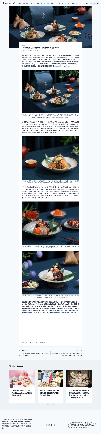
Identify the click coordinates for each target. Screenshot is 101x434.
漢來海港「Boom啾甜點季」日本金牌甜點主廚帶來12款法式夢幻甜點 (50, 393)
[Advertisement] (50, 327)
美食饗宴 (39, 3)
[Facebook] (91, 3)
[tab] (47, 404)
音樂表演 (32, 3)
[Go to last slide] (11, 386)
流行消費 (67, 3)
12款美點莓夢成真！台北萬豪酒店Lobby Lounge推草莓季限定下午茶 (21, 393)
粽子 (37, 342)
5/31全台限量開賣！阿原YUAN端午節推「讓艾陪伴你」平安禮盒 (34, 353)
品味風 (19, 3)
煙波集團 (25, 342)
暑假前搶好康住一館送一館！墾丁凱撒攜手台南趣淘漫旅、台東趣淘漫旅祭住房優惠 (67, 353)
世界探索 (60, 3)
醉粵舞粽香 (43, 342)
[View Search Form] (87, 3)
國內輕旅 (46, 3)
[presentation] (22, 378)
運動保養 (74, 3)
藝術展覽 (25, 3)
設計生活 (53, 3)
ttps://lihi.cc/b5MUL (36, 312)
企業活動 (81, 3)
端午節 (32, 342)
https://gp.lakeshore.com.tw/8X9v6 (64, 312)
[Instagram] (94, 3)
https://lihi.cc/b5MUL (62, 66)
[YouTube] (97, 3)
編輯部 (25, 50)
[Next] (89, 386)
